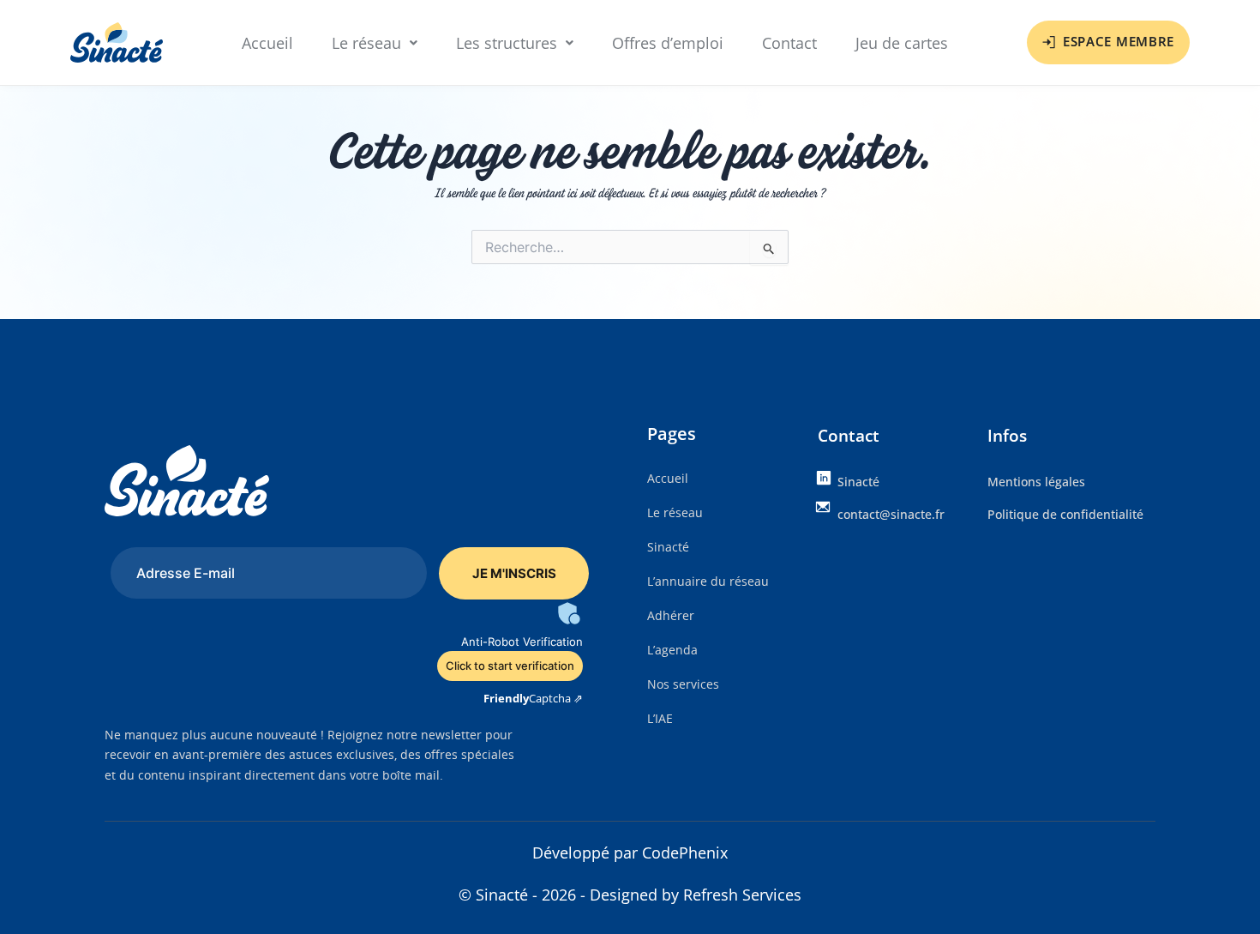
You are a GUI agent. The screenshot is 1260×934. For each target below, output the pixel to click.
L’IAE (660, 718)
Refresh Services (742, 894)
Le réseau (366, 43)
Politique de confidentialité (1065, 514)
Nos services (683, 684)
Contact (789, 43)
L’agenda (672, 650)
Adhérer (670, 615)
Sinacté (668, 547)
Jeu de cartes (901, 43)
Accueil (267, 43)
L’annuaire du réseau (708, 581)
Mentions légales (1036, 481)
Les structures (506, 43)
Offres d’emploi (667, 43)
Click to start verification (510, 665)
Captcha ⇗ (533, 698)
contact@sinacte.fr (891, 514)
